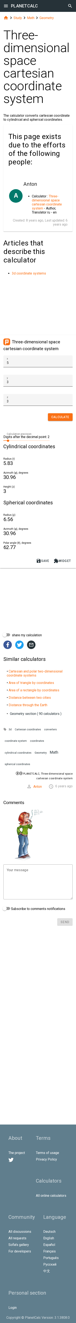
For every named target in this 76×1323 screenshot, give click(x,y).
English (48, 1238)
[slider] (26, 440)
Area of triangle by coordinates (31, 683)
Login (12, 1308)
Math (30, 18)
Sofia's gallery (18, 1245)
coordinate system (16, 740)
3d (10, 729)
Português (51, 1258)
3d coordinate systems (29, 273)
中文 (46, 1271)
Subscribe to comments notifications (37, 909)
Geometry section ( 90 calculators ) (35, 714)
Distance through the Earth (28, 705)
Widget (62, 560)
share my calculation (26, 635)
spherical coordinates (17, 764)
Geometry (46, 18)
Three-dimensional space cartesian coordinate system (47, 202)
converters (50, 729)
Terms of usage (47, 1153)
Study (18, 18)
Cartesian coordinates (28, 729)
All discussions (19, 1232)
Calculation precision (19, 434)
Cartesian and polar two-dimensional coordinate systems (34, 673)
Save (42, 560)
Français (49, 1251)
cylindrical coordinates (18, 752)
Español (49, 1245)
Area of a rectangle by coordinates (34, 690)
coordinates (37, 740)
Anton (37, 787)
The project (16, 1153)
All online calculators (51, 1196)
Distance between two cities (30, 698)
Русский (49, 1264)
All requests (17, 1238)
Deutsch (49, 1232)
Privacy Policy (46, 1159)
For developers (19, 1251)
